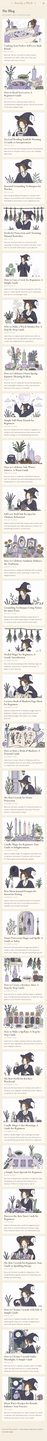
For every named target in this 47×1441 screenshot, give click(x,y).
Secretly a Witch (23, 3)
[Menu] (43, 3)
